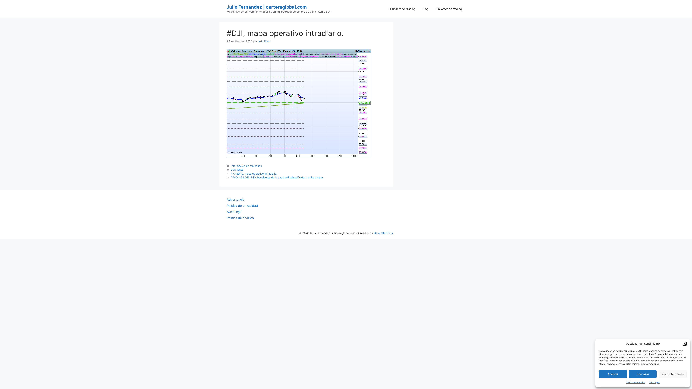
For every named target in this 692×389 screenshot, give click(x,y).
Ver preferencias (673, 374)
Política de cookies (635, 382)
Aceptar (613, 374)
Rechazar (643, 374)
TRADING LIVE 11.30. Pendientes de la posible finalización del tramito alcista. (277, 177)
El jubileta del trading (402, 9)
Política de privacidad (242, 205)
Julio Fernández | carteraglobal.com (267, 7)
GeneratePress (383, 233)
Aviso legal (654, 382)
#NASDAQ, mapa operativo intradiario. (254, 173)
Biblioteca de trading (449, 9)
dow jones (237, 169)
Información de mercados (246, 165)
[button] (685, 343)
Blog (425, 9)
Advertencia (235, 199)
